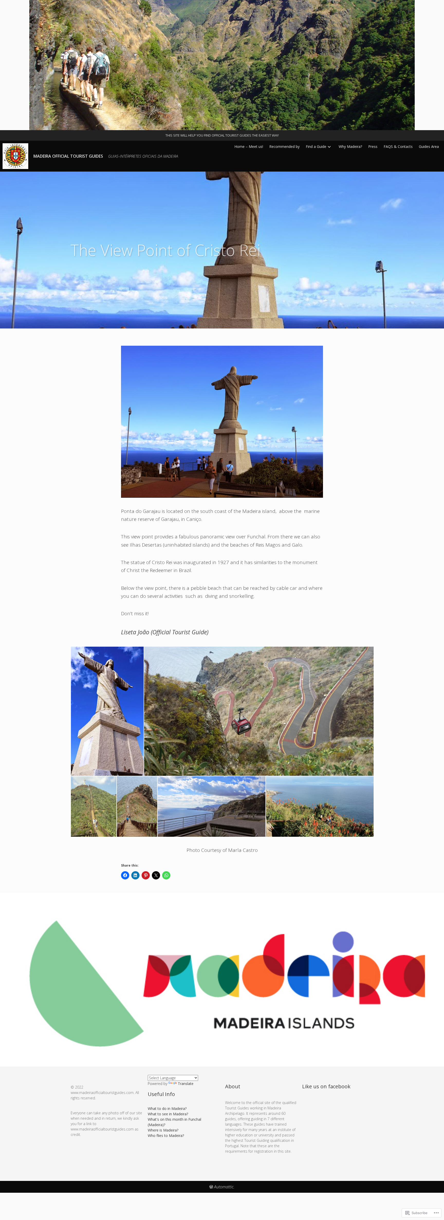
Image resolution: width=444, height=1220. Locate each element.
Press (372, 146)
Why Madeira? (350, 146)
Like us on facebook (326, 1086)
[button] (107, 711)
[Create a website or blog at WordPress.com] (211, 1187)
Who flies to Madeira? (166, 1135)
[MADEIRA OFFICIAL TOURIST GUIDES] (222, 65)
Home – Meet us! (248, 146)
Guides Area (429, 146)
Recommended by (284, 146)
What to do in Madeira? (167, 1108)
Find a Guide (316, 146)
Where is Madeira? (163, 1130)
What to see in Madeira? (168, 1113)
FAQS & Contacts (398, 146)
